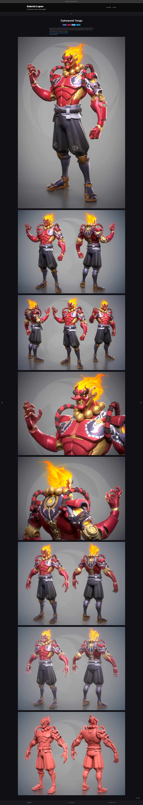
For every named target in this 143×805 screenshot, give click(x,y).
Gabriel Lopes (35, 6)
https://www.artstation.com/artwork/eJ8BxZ (58, 32)
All (71, 13)
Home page (108, 7)
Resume (114, 7)
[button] (138, 798)
